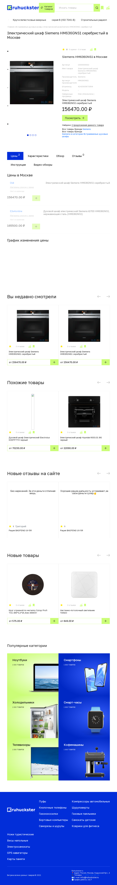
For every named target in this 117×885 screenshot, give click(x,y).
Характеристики (38, 155)
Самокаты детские (84, 819)
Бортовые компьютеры (53, 819)
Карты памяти (16, 859)
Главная (11, 27)
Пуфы (42, 801)
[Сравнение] (107, 7)
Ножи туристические (20, 834)
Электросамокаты (18, 846)
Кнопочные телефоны (53, 807)
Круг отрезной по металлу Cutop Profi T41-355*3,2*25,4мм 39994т (28, 611)
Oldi (12, 182)
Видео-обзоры (43, 164)
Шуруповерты (80, 807)
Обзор (60, 155)
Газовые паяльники (84, 813)
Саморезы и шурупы (51, 826)
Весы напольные (17, 840)
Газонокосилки (48, 813)
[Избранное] (102, 8)
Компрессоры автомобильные (91, 801)
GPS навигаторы (17, 852)
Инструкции (18, 164)
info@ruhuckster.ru (89, 877)
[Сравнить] (91, 49)
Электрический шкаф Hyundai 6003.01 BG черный (81, 438)
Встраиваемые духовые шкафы (29, 27)
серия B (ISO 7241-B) (63, 19)
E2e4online (16, 211)
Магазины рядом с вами (22, 187)
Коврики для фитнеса (85, 826)
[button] (8, 19)
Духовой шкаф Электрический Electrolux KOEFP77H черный (29, 438)
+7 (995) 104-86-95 (90, 875)
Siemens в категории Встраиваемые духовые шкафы (85, 135)
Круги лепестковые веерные (29, 19)
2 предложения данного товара (88, 125)
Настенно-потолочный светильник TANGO (77, 611)
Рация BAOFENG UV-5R (20, 530)
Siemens (87, 129)
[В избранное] (95, 49)
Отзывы (77, 155)
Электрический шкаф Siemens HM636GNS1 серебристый (24, 352)
